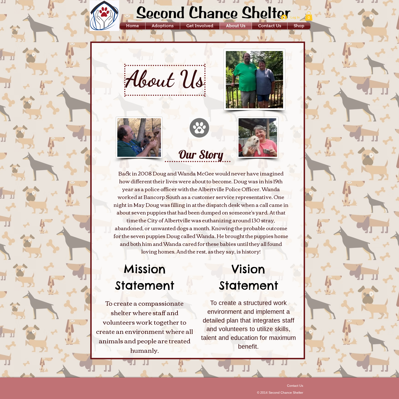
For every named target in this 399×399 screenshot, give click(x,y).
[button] (309, 16)
